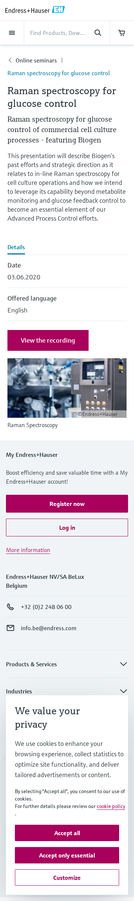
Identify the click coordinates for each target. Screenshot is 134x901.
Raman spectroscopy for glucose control (58, 73)
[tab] (67, 248)
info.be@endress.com (48, 628)
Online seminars (36, 60)
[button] (67, 504)
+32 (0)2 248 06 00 (46, 606)
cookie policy (111, 806)
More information (28, 550)
